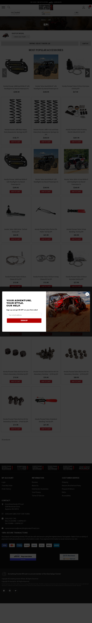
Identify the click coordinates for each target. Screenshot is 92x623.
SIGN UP (24, 320)
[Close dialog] (87, 294)
